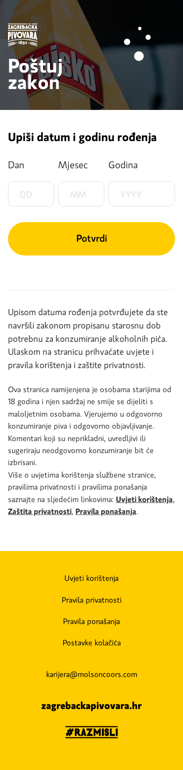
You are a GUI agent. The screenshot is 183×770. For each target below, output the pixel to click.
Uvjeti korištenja (91, 578)
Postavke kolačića (92, 642)
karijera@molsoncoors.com (91, 674)
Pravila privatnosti (92, 600)
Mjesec (73, 164)
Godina (123, 164)
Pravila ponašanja (91, 621)
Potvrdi (91, 238)
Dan (16, 164)
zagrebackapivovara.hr (91, 705)
